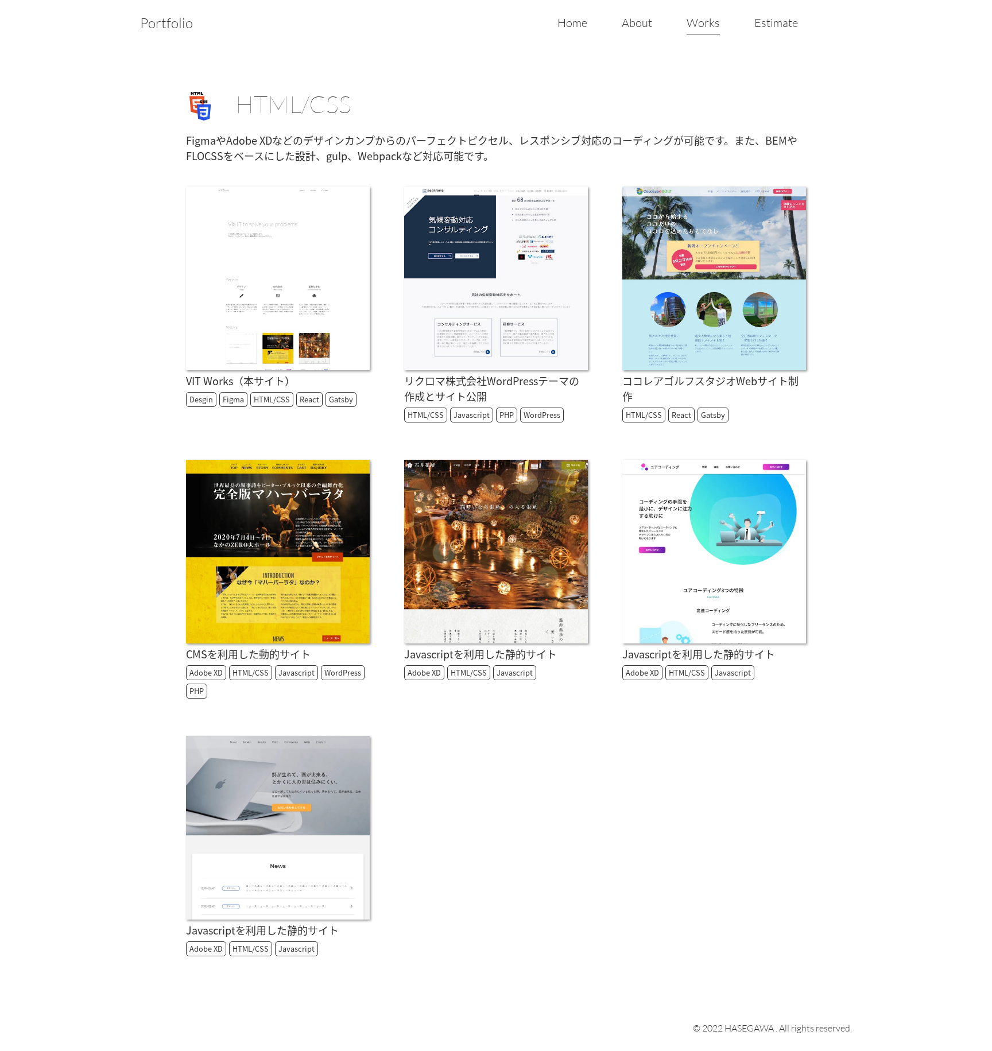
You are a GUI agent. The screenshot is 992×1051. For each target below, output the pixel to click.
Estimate (776, 23)
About (637, 23)
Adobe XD (206, 672)
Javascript (472, 414)
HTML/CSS (272, 399)
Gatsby (341, 399)
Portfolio (166, 23)
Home (572, 23)
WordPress (542, 414)
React (309, 399)
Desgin (201, 399)
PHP (506, 414)
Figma (233, 399)
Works (703, 23)
